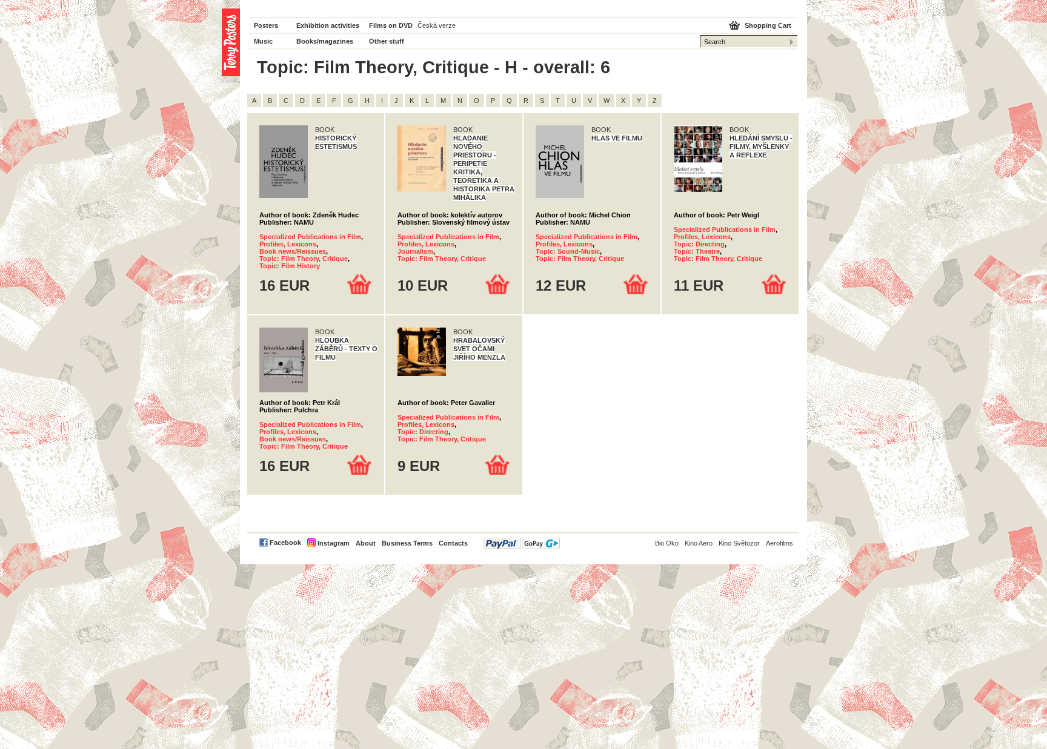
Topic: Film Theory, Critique (303, 258)
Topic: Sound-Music (568, 251)
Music (263, 41)
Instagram (333, 543)
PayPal (521, 543)
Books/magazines (324, 41)
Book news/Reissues (292, 251)
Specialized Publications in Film (310, 236)
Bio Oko (667, 543)
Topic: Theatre (697, 251)
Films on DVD (391, 25)
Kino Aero (699, 543)
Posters (266, 25)
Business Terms (407, 543)
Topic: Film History (289, 265)
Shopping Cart (768, 25)
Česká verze (436, 25)
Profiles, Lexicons (287, 244)
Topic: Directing (699, 244)
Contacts (453, 543)
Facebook (285, 542)
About (366, 543)
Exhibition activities (327, 25)
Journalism (415, 251)
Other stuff (386, 41)
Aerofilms (779, 543)
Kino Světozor (739, 543)
